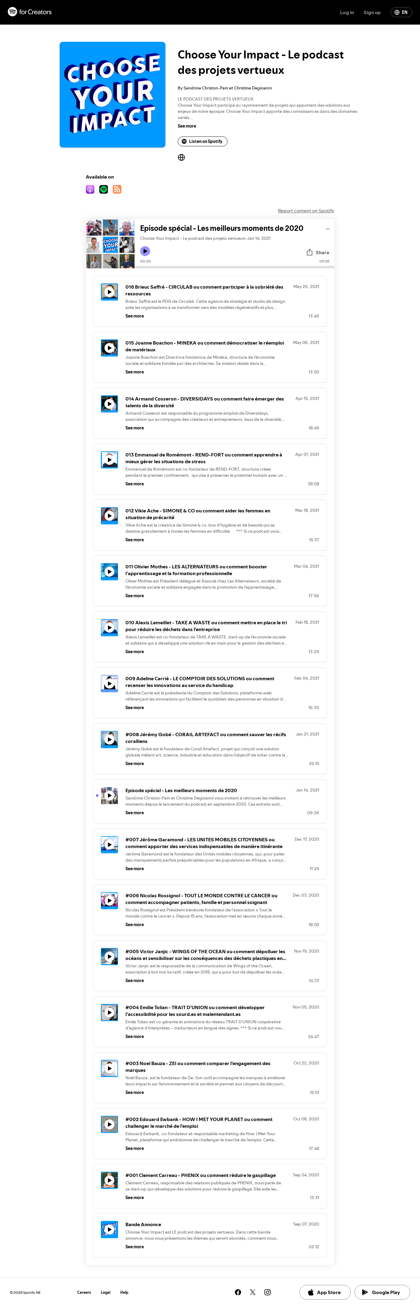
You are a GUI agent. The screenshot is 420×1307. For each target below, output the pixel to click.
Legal (105, 1292)
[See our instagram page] (267, 1292)
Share (322, 252)
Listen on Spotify (205, 141)
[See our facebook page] (238, 1292)
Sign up (372, 12)
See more (187, 126)
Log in (347, 12)
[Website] (181, 157)
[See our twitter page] (252, 1292)
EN (404, 12)
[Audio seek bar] (234, 267)
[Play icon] (145, 251)
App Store (329, 1292)
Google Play (386, 1292)
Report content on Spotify (306, 210)
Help (124, 1292)
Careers (84, 1292)
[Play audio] (328, 228)
